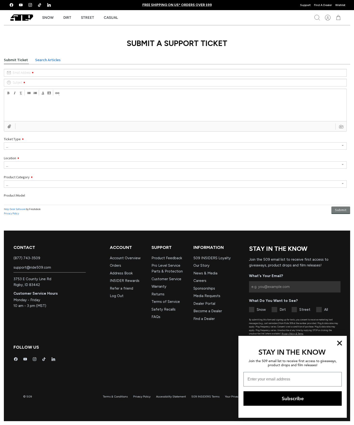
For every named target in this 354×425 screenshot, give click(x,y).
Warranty (158, 286)
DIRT (67, 17)
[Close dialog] (339, 343)
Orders (115, 265)
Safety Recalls (163, 309)
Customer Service (166, 279)
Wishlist (340, 5)
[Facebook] (11, 4)
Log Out (117, 296)
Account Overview (125, 258)
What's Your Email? (266, 276)
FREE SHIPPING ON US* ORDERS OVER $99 (177, 5)
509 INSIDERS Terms (205, 396)
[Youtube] (21, 4)
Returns (157, 294)
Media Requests (206, 296)
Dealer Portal (204, 303)
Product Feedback (166, 258)
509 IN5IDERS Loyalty (212, 258)
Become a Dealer (207, 311)
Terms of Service (165, 301)
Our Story (201, 265)
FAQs (155, 317)
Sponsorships (204, 288)
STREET (87, 17)
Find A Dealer (323, 5)
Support (305, 5)
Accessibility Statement (171, 396)
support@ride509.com (32, 267)
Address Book (121, 273)
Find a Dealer (204, 319)
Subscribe (293, 398)
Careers (199, 281)
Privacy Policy (142, 396)
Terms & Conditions (115, 396)
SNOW (48, 17)
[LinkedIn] (49, 4)
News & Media (205, 273)
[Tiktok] (39, 4)
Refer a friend (121, 288)
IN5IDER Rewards (124, 281)
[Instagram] (30, 4)
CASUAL (111, 17)
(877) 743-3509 (26, 258)
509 (29, 396)
